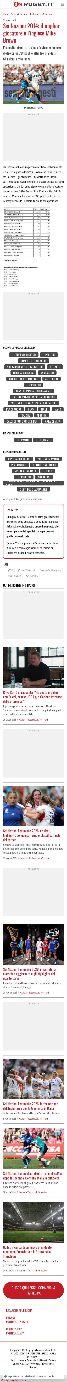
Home (6, 14)
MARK (57, 409)
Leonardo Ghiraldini (50, 570)
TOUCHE (25, 415)
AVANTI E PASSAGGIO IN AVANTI (33, 391)
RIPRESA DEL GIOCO (19, 459)
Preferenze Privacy (17, 1322)
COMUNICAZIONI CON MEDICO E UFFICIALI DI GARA (30, 483)
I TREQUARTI (43, 440)
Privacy (10, 1318)
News (13, 14)
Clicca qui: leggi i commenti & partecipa (33, 1290)
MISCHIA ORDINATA (25, 471)
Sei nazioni (32, 576)
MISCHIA (42, 415)
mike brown (14, 576)
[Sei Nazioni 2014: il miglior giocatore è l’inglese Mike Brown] (33, 84)
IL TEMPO (55, 367)
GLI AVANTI (23, 440)
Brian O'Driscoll (26, 570)
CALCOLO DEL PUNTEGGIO (23, 379)
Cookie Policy (14, 1329)
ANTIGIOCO (51, 379)
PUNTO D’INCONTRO (44, 465)
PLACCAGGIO (13, 409)
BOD (10, 570)
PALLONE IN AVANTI (48, 459)
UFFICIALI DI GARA (23, 373)
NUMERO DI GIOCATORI (33, 360)
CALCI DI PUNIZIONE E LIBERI (22, 421)
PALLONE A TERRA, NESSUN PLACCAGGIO (33, 403)
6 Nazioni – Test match (29, 14)
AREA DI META (52, 421)
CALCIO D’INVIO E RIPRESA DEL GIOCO (34, 397)
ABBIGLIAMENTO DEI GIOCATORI (25, 367)
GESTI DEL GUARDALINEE (33, 489)
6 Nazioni (47, 14)
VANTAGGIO (47, 373)
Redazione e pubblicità (19, 1310)
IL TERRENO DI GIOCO (24, 354)
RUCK (31, 409)
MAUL (44, 409)
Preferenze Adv (15, 1333)
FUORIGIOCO (33, 385)
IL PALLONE (49, 354)
